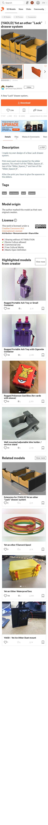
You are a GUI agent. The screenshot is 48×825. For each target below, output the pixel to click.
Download (25, 102)
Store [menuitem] (21, 9)
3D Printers (19, 17)
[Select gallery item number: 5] (27, 298)
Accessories (32, 17)
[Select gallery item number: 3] (24, 298)
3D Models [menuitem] (11, 9)
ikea (4, 193)
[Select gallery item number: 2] (22, 298)
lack (23, 193)
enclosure (14, 193)
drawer (32, 193)
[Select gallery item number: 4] (26, 298)
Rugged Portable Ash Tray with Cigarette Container (24, 350)
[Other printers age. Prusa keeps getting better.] (24, 126)
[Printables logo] (2, 9)
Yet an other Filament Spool (17, 545)
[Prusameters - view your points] (32, 2)
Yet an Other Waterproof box (18, 591)
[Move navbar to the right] (45, 9)
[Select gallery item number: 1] (20, 298)
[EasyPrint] (27, 3)
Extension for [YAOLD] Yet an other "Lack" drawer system (21, 498)
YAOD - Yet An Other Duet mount (20, 638)
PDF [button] (43, 147)
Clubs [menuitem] (28, 9)
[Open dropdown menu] (45, 22)
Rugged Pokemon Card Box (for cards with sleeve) (22, 397)
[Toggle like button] (5, 308)
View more (40, 262)
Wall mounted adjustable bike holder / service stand (23, 443)
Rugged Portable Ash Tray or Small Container (21, 304)
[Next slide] (44, 72)
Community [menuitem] (39, 9)
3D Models (7, 17)
